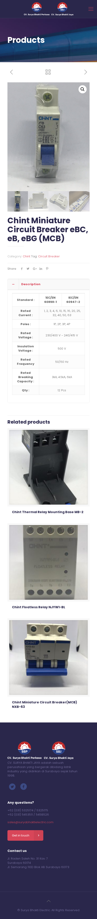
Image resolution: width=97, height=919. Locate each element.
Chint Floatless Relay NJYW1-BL (38, 607)
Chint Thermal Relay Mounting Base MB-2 (47, 512)
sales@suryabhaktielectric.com (30, 822)
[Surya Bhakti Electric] (48, 9)
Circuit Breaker (49, 256)
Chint (26, 256)
